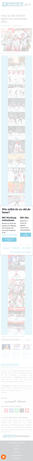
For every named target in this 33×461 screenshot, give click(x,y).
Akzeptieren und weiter (9, 239)
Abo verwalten (26, 248)
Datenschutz (16, 248)
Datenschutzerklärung (9, 235)
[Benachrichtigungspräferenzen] (3, 456)
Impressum (6, 248)
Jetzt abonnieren (25, 234)
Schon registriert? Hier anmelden (20, 252)
